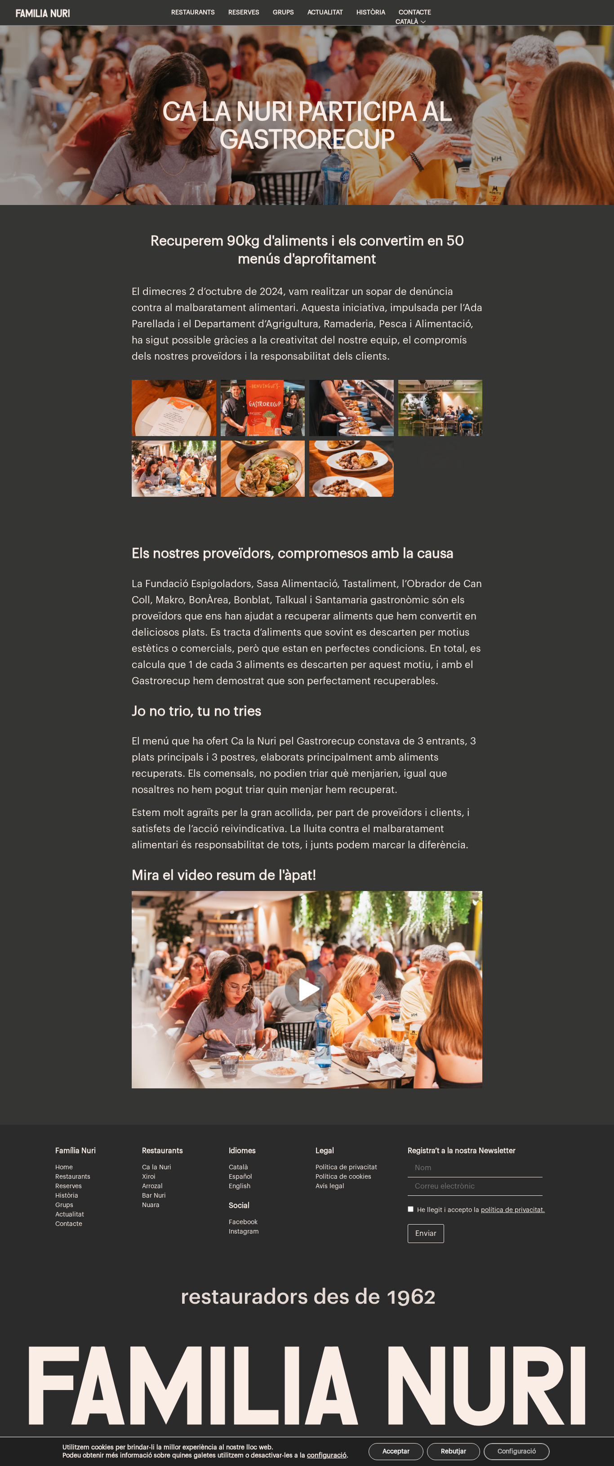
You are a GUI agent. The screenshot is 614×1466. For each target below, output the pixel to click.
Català (407, 22)
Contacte (415, 12)
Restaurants (193, 12)
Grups (283, 12)
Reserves (243, 12)
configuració (327, 1455)
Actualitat (325, 12)
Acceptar (396, 1451)
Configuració (517, 1451)
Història (370, 12)
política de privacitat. (513, 1210)
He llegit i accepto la (479, 1210)
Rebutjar (453, 1451)
